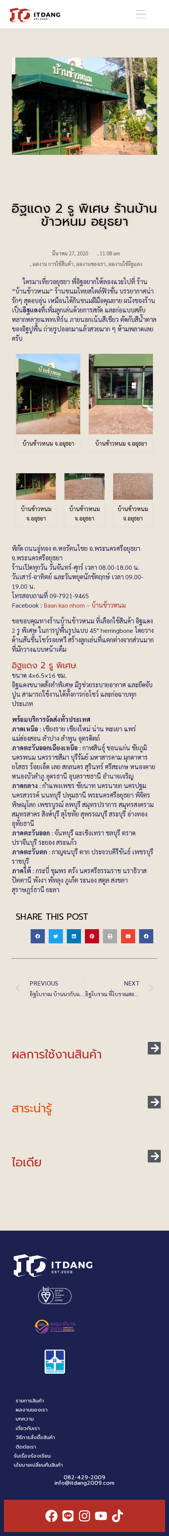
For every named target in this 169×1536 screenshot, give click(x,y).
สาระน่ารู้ (32, 1108)
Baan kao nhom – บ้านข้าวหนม (85, 605)
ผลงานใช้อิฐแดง (125, 263)
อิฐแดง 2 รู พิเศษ (44, 665)
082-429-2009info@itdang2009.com (84, 1480)
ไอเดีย (27, 1162)
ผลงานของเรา (91, 263)
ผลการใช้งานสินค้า (57, 1054)
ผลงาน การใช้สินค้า (53, 263)
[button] (140, 14)
